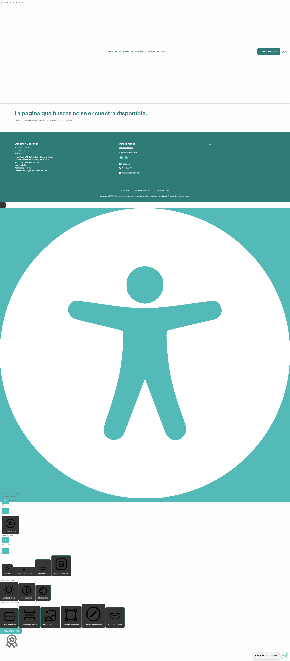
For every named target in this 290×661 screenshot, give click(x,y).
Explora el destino (138, 51)
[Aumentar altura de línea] (5, 540)
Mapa (163, 51)
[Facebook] (121, 157)
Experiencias (153, 51)
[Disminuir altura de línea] (5, 551)
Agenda (126, 51)
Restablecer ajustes (11, 631)
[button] (3, 205)
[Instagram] (126, 157)
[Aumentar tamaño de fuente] (5, 501)
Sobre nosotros (114, 51)
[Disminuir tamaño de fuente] (5, 511)
